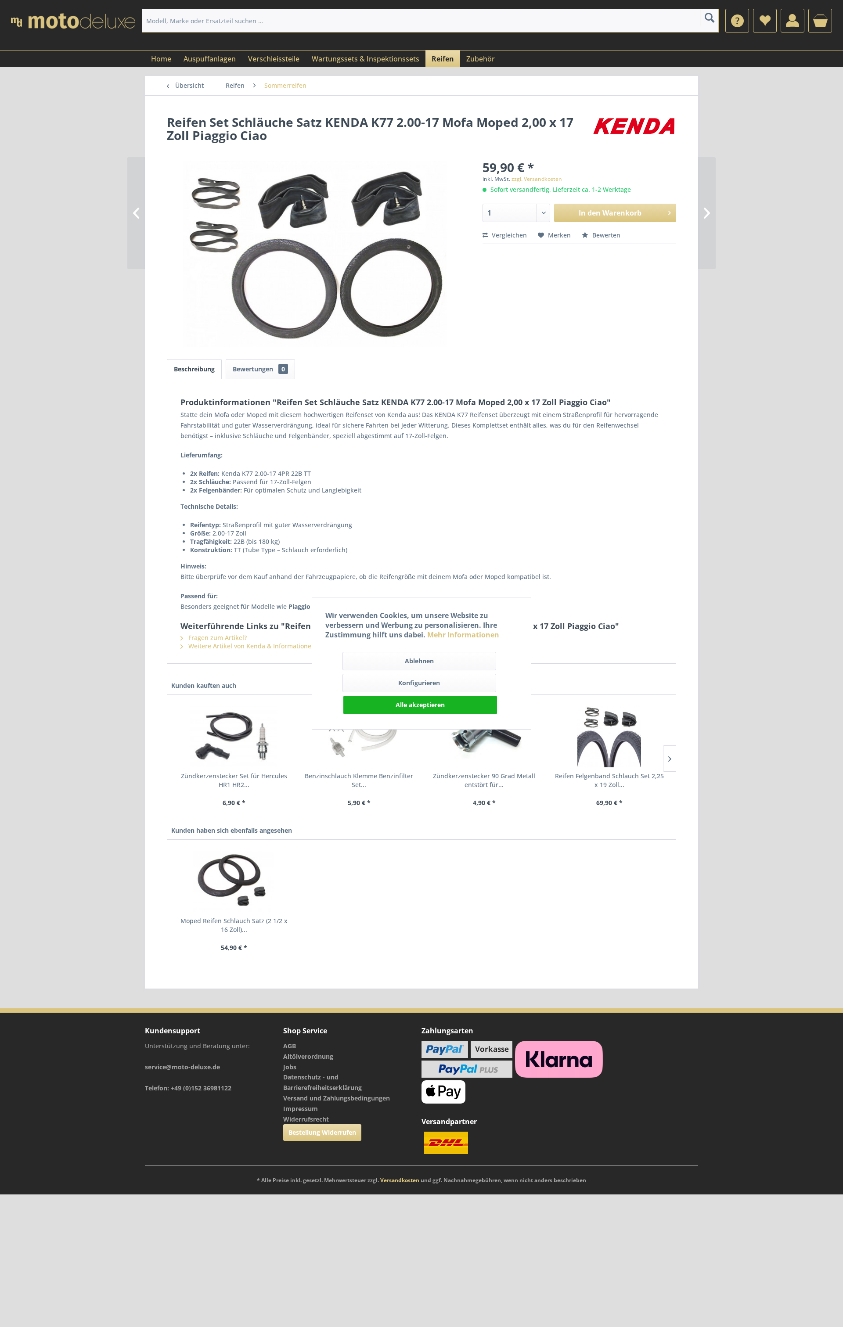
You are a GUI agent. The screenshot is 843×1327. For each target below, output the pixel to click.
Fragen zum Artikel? (217, 637)
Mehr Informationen (463, 635)
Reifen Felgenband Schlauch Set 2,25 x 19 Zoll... (609, 780)
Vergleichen (508, 235)
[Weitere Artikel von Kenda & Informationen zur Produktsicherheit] (633, 130)
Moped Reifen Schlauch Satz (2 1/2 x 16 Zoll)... (234, 925)
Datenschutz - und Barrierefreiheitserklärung (322, 1082)
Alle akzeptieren (420, 705)
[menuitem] (737, 20)
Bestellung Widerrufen (322, 1132)
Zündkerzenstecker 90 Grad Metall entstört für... (484, 780)
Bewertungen (259, 369)
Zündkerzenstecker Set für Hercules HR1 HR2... (234, 780)
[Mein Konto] (792, 20)
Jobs (289, 1067)
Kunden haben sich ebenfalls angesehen (231, 830)
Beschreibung (194, 369)
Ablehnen (419, 661)
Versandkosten (399, 1180)
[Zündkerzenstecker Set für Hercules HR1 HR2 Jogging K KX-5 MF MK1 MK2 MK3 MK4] (234, 736)
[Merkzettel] (765, 20)
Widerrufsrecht (306, 1119)
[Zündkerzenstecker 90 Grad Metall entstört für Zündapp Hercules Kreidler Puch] (484, 736)
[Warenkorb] (820, 20)
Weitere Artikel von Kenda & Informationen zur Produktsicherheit (284, 646)
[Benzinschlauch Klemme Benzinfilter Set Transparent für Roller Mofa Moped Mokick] (359, 736)
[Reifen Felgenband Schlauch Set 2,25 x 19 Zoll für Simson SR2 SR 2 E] (609, 736)
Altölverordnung (308, 1056)
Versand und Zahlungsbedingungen (336, 1098)
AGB (289, 1046)
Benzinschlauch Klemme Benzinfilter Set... (359, 780)
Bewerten (605, 235)
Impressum (300, 1108)
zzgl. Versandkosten (537, 179)
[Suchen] (709, 17)
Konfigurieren (419, 683)
